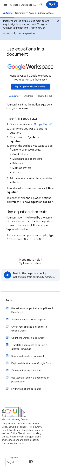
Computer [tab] (14, 96)
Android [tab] (28, 96)
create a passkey (26, 33)
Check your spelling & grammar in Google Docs (29, 328)
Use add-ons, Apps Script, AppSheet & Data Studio (32, 310)
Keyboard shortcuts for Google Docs (31, 363)
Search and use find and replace (28, 319)
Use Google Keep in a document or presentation (30, 379)
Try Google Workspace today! (30, 86)
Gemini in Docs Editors (41, 13)
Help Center (7, 13)
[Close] (58, 21)
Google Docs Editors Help (23, 5)
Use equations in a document (27, 356)
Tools (9, 300)
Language (13, 457)
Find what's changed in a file (26, 388)
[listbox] (16, 462)
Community (21, 13)
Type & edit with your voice (26, 370)
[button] (5, 4)
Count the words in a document (28, 337)
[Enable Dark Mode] (31, 462)
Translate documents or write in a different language (29, 347)
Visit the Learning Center (15, 419)
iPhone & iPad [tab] (44, 96)
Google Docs (42, 124)
